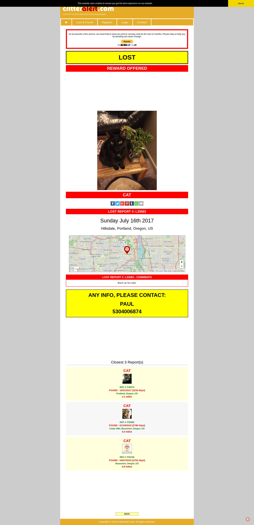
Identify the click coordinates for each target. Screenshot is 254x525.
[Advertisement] (161, 9)
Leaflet (160, 271)
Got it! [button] (241, 3)
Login (124, 22)
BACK (127, 514)
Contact (142, 22)
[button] (127, 250)
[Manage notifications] (248, 519)
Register (107, 22)
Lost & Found (84, 22)
